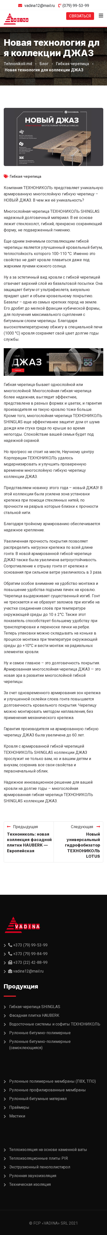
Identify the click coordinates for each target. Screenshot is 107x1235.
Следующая (82, 827)
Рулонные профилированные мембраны (47, 1090)
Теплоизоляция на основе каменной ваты (48, 1149)
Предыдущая (25, 827)
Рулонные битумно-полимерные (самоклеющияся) (40, 1044)
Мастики (17, 1116)
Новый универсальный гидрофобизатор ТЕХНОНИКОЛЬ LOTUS (82, 845)
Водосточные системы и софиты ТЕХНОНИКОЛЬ (54, 1024)
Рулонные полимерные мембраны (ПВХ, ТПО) (52, 1081)
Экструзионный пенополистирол (39, 1167)
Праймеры (19, 1107)
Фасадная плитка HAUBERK (34, 1015)
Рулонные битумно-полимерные (40, 1032)
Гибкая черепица (25, 176)
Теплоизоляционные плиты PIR (38, 1158)
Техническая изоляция (30, 1184)
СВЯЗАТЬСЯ (80, 16)
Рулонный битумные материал (38, 1098)
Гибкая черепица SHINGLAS (34, 1006)
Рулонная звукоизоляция (32, 1175)
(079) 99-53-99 (75, 5)
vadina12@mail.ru (39, 5)
